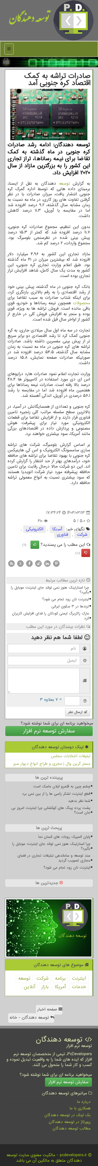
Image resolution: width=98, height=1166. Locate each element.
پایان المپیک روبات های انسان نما (64, 836)
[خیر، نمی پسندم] (85, 553)
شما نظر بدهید (79, 800)
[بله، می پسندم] (34, 545)
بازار (44, 987)
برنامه (60, 978)
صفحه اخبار (48, 1009)
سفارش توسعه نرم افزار (49, 731)
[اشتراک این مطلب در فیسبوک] (29, 563)
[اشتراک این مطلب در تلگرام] (38, 563)
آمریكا (57, 529)
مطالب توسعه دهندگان (72, 1128)
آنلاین (29, 987)
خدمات (79, 987)
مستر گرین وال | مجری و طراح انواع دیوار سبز (51, 764)
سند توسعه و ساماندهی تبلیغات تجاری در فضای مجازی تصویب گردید (53, 858)
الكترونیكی (34, 529)
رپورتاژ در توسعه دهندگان (70, 1122)
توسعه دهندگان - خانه (30, 1017)
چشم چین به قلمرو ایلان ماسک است (61, 786)
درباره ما (84, 1102)
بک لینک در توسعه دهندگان (67, 1115)
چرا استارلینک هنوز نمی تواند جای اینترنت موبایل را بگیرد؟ (50, 590)
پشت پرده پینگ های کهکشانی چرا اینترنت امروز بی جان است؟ (50, 810)
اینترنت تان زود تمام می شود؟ (65, 599)
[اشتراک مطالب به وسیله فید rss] (11, 563)
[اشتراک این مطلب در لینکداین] (47, 563)
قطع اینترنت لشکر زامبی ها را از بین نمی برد (56, 793)
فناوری (62, 534)
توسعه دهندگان (29, 20)
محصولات (81, 303)
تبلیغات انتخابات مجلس (70, 756)
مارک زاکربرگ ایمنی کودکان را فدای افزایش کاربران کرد (50, 616)
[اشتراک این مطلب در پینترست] (56, 563)
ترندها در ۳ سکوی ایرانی (70, 606)
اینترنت (79, 978)
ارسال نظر (76, 712)
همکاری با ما (80, 1108)
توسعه (64, 183)
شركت (82, 534)
